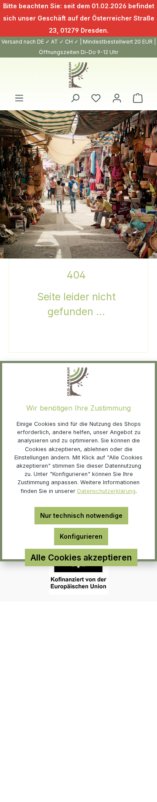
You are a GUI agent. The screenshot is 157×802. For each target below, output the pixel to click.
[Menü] (19, 98)
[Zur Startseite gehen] (78, 75)
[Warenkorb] (137, 98)
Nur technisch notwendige (81, 515)
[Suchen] (75, 98)
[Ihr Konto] (116, 98)
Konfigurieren (81, 536)
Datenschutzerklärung (106, 491)
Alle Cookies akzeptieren (81, 557)
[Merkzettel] (95, 98)
